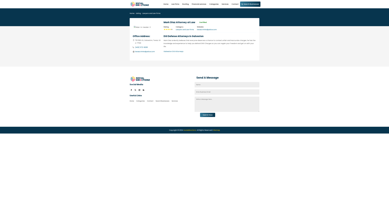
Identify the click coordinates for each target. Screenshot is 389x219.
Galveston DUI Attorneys (173, 51)
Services (225, 4)
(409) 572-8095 (141, 47)
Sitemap (216, 130)
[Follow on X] (135, 90)
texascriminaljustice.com (145, 51)
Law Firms (175, 4)
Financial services (199, 4)
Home (166, 4)
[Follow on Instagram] (139, 90)
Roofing (185, 4)
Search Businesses (251, 4)
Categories (214, 4)
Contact (235, 4)
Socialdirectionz (189, 130)
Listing (138, 13)
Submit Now (208, 115)
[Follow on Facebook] (131, 90)
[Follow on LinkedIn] (143, 90)
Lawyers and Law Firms (151, 13)
